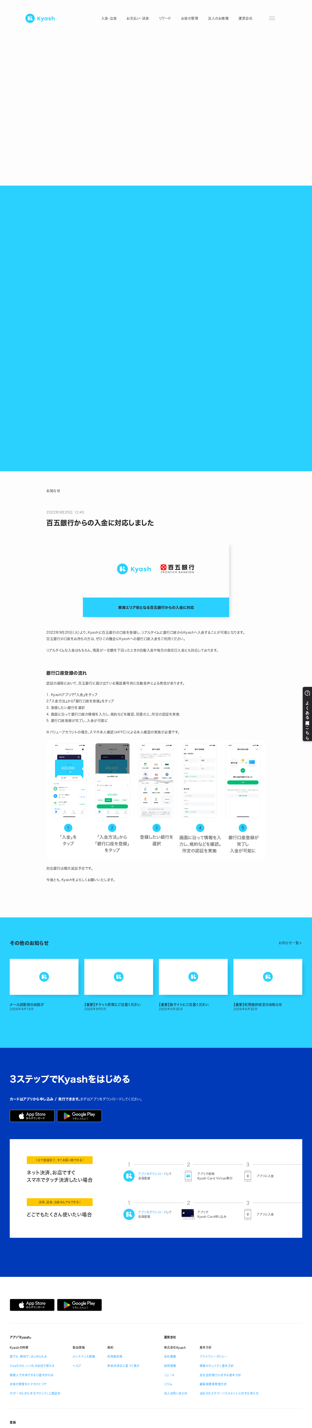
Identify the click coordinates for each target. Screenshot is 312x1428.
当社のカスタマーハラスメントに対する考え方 (229, 1393)
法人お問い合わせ (175, 1393)
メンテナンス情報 (84, 1356)
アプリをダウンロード (152, 1173)
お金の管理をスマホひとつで (28, 1384)
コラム (168, 1384)
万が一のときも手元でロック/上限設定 (35, 1393)
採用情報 (170, 1365)
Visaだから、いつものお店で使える (32, 1365)
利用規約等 (115, 1356)
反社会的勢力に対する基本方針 (220, 1375)
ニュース (169, 1375)
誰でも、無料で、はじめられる (28, 1356)
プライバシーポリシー (214, 1356)
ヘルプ (77, 1365)
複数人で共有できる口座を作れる (32, 1375)
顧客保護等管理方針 (213, 1384)
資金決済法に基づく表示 (123, 1365)
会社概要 (170, 1356)
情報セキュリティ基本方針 (217, 1365)
